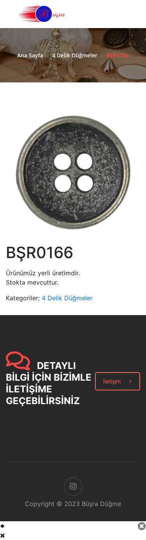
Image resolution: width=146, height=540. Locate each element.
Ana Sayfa (30, 55)
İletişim (112, 381)
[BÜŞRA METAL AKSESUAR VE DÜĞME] (41, 13)
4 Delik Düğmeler (74, 55)
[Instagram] (73, 487)
